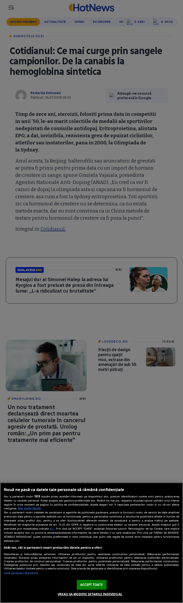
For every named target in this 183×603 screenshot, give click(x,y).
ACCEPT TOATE (91, 585)
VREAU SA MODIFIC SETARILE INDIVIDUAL (90, 594)
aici (52, 529)
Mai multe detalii (29, 508)
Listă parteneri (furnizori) (21, 573)
